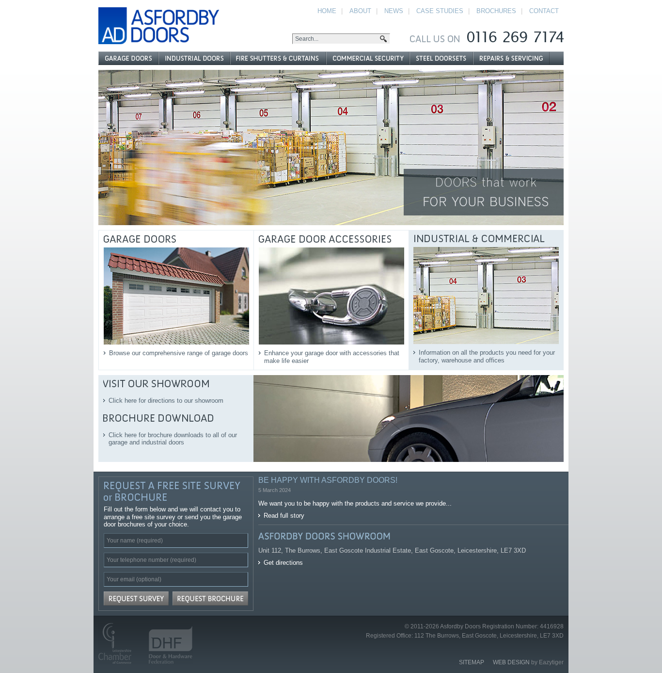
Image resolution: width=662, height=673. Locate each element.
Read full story (284, 515)
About (360, 11)
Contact (544, 11)
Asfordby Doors (158, 25)
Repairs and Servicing (511, 58)
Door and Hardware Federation (166, 643)
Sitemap (471, 662)
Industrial (194, 58)
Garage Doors (128, 58)
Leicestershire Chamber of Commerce (119, 643)
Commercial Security (367, 58)
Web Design (511, 662)
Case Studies (439, 11)
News (393, 11)
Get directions (283, 562)
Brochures (496, 11)
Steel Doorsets (441, 58)
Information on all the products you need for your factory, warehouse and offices (487, 356)
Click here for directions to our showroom (166, 400)
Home (326, 11)
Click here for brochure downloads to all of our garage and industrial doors (173, 438)
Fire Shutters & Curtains (278, 58)
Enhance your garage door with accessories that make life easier (331, 356)
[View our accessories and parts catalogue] (331, 147)
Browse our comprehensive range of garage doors (178, 353)
